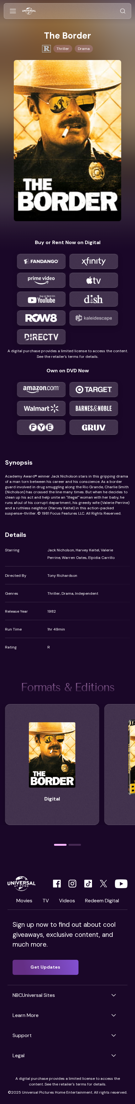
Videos (67, 900)
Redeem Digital (102, 900)
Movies (24, 900)
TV (45, 900)
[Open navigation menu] (13, 11)
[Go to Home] (29, 11)
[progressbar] (60, 845)
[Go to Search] (123, 11)
